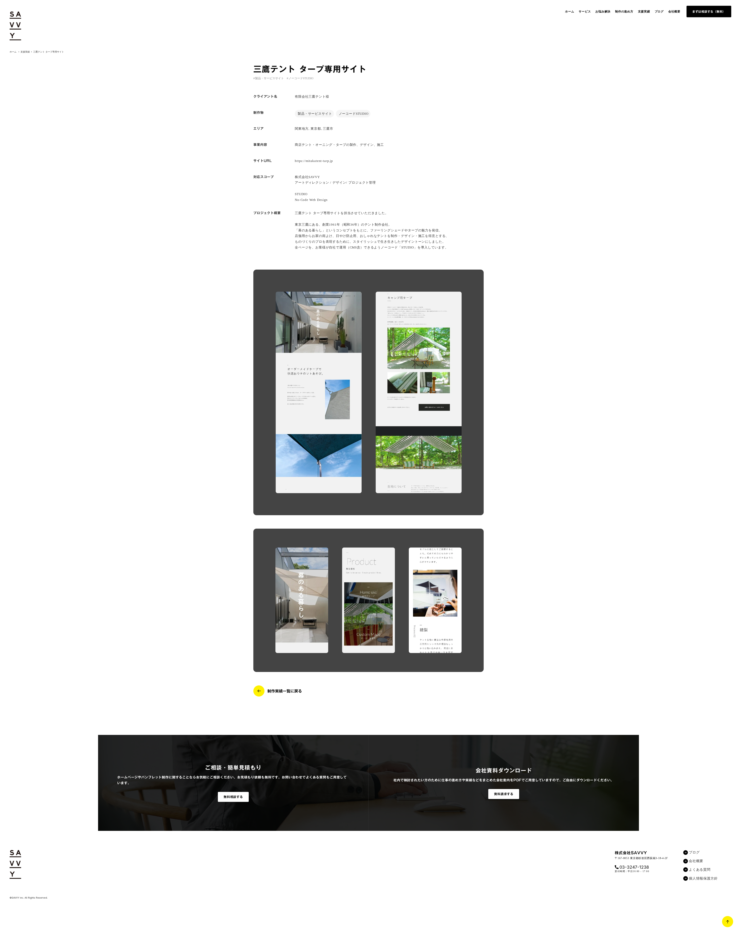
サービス (585, 11)
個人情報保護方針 (703, 878)
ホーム (569, 11)
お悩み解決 (603, 11)
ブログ (659, 11)
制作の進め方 (624, 11)
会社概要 (674, 11)
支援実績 (644, 11)
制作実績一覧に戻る (284, 691)
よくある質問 (700, 870)
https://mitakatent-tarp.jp (314, 161)
